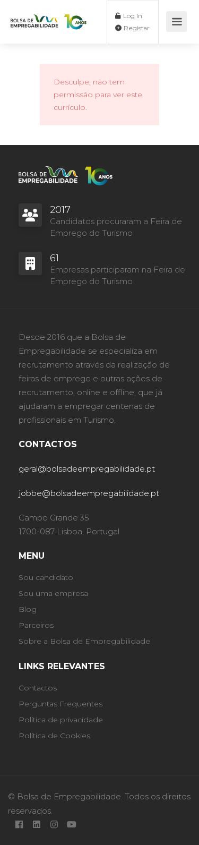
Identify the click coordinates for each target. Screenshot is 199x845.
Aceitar (99, 751)
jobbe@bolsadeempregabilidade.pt (89, 493)
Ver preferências (100, 810)
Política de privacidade (129, 832)
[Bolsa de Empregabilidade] (48, 12)
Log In (132, 16)
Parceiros (36, 625)
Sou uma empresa (53, 593)
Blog (28, 609)
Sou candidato (46, 577)
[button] (183, 643)
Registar (136, 28)
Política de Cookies (59, 832)
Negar (99, 780)
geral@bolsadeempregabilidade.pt (87, 469)
